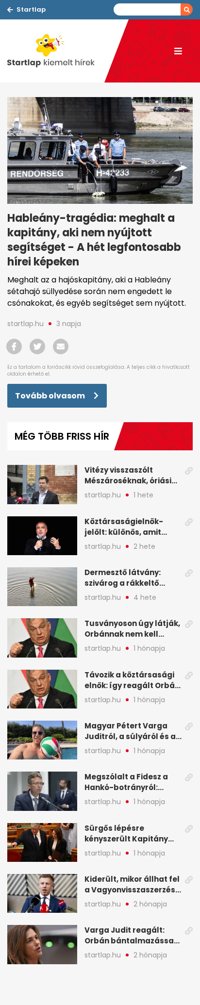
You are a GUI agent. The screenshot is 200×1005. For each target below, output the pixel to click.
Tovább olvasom (50, 395)
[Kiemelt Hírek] (55, 50)
